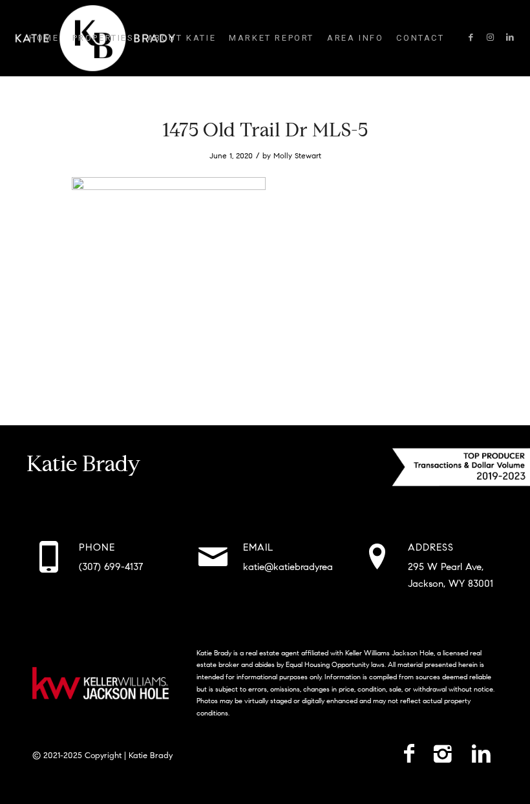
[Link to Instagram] (490, 37)
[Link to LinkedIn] (510, 37)
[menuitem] (44, 38)
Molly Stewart (297, 155)
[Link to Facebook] (471, 37)
